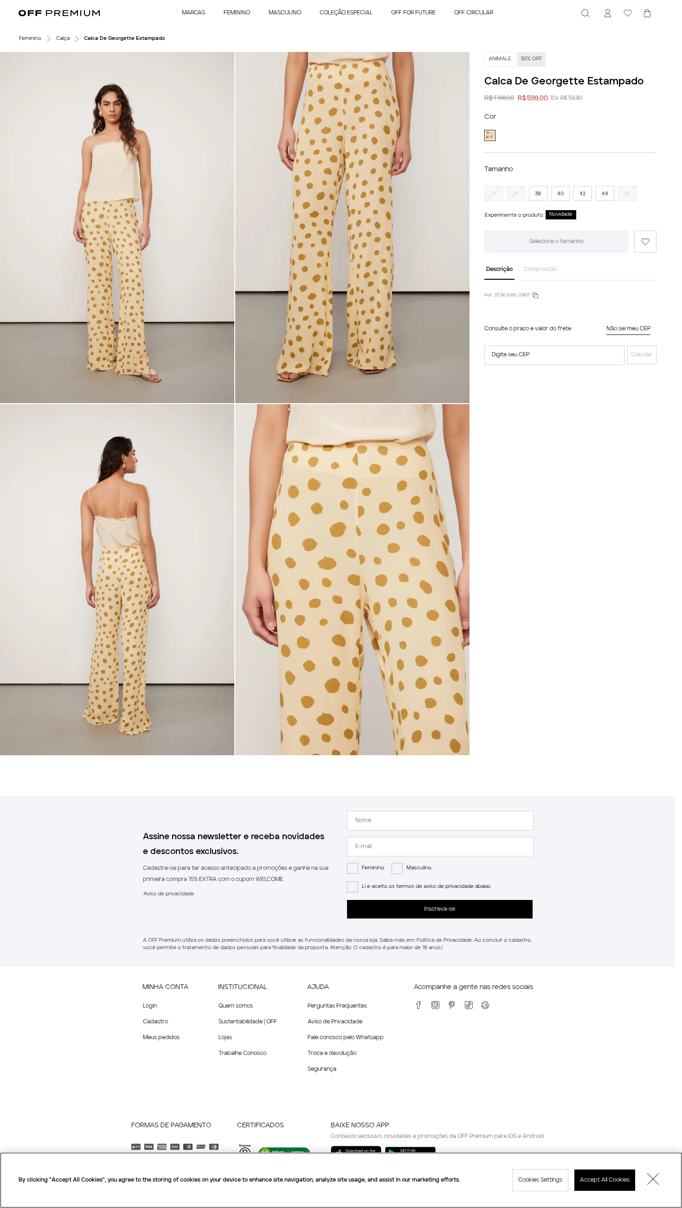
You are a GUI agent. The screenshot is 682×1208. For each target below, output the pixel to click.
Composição (540, 269)
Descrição (499, 269)
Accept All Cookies (605, 1180)
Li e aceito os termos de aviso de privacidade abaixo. (426, 886)
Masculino (418, 868)
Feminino (373, 868)
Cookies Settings (540, 1180)
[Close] (653, 1180)
